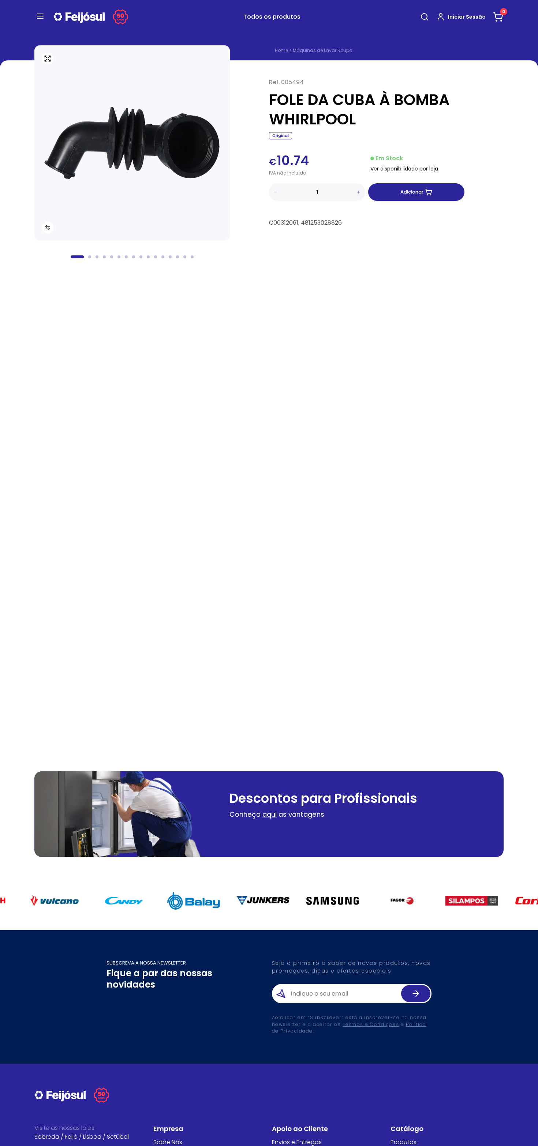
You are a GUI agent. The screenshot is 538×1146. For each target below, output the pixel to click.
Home (281, 50)
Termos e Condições (371, 1024)
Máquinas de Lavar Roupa (322, 50)
